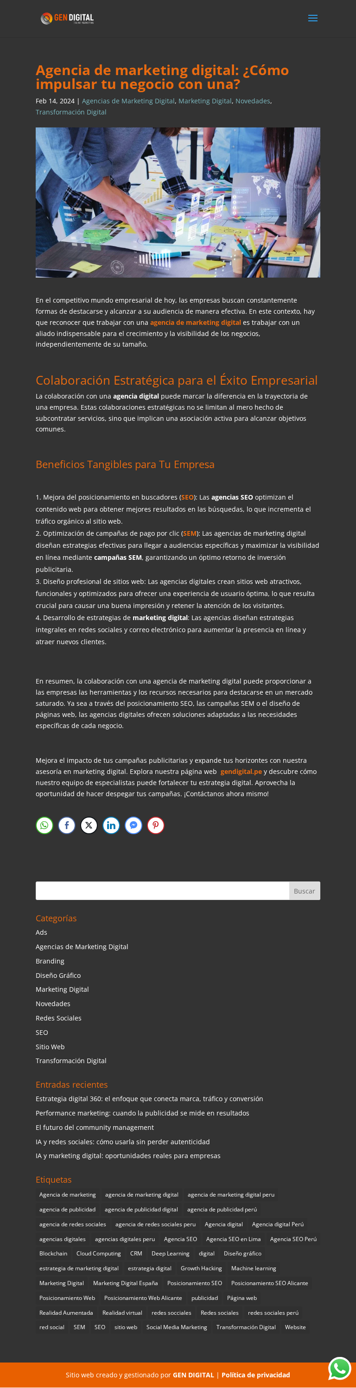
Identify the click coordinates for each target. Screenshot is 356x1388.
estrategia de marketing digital (79, 1268)
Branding (50, 961)
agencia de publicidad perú (222, 1209)
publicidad (204, 1298)
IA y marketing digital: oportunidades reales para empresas (128, 1155)
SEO (42, 1032)
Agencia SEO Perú (293, 1239)
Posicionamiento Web (67, 1298)
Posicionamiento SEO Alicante (269, 1283)
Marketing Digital (205, 100)
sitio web (125, 1327)
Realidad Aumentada (66, 1313)
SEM (79, 1327)
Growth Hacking (201, 1268)
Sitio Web (50, 1046)
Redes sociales (220, 1313)
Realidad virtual (122, 1313)
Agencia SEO (180, 1239)
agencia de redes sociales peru (155, 1224)
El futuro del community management (95, 1127)
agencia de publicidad (67, 1209)
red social (51, 1327)
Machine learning (253, 1268)
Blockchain (53, 1253)
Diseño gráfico (242, 1253)
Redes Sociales (59, 1018)
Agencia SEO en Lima (233, 1239)
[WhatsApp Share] (44, 825)
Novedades (252, 100)
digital (207, 1253)
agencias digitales (62, 1239)
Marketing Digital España (125, 1283)
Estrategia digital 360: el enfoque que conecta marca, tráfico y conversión (149, 1098)
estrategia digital (150, 1268)
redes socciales (171, 1313)
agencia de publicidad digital (141, 1209)
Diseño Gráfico (58, 975)
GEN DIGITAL (193, 1374)
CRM (136, 1253)
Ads (41, 932)
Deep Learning (171, 1253)
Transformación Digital (71, 112)
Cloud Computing (98, 1253)
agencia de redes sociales (72, 1224)
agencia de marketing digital (141, 1194)
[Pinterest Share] (156, 825)
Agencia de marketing (67, 1194)
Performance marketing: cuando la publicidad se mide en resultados (142, 1113)
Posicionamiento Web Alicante (143, 1298)
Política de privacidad (256, 1374)
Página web (242, 1298)
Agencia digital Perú (278, 1224)
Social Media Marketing (176, 1327)
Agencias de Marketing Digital (128, 100)
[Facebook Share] (67, 825)
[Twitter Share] (89, 825)
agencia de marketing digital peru (231, 1194)
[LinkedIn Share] (111, 825)
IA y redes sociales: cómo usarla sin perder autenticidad (123, 1141)
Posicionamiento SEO (194, 1283)
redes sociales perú (273, 1313)
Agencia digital (224, 1224)
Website (295, 1327)
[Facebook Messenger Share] (133, 825)
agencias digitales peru (125, 1239)
